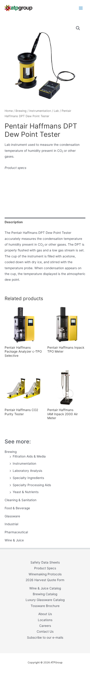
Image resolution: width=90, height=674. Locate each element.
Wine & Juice (14, 540)
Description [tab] (14, 222)
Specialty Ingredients (28, 478)
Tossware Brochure (45, 606)
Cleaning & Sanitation (20, 500)
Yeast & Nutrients (26, 492)
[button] (78, 28)
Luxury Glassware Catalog (45, 600)
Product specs (15, 168)
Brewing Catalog (45, 594)
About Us (45, 614)
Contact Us (45, 631)
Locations (45, 620)
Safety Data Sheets (45, 562)
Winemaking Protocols (45, 574)
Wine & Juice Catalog (45, 588)
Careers (45, 626)
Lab (56, 111)
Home (9, 111)
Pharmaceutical (16, 532)
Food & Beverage (17, 508)
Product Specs (45, 568)
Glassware (12, 516)
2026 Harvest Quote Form (45, 580)
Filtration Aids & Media (29, 456)
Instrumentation (24, 463)
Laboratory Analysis (27, 471)
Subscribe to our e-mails (45, 637)
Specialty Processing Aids (32, 485)
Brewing (11, 452)
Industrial (11, 524)
